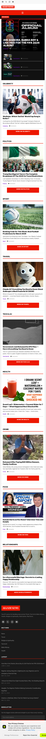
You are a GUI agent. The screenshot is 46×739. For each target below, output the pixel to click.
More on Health (23, 419)
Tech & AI (7, 314)
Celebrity (5, 48)
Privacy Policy (30, 730)
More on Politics (23, 189)
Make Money (5, 647)
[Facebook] (2, 2)
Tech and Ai (16, 58)
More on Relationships (23, 592)
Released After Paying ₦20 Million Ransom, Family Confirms (21, 463)
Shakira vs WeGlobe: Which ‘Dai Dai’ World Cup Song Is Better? (20, 698)
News (3, 633)
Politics (7, 141)
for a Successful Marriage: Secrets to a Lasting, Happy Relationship (22, 578)
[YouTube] (13, 2)
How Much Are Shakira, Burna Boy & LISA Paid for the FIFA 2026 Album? (23, 663)
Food (5, 487)
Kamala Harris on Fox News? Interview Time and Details (23, 521)
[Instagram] (9, 2)
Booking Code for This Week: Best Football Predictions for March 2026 (21, 232)
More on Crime (23, 477)
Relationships (10, 544)
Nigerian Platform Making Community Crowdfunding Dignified (24, 72)
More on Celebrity (23, 131)
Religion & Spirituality (7, 640)
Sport (6, 199)
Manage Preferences (11, 735)
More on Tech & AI (23, 362)
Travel (6, 256)
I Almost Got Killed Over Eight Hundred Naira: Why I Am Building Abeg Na (23, 681)
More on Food (23, 535)
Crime (6, 429)
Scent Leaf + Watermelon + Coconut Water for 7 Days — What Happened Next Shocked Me (23, 405)
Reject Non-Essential (30, 735)
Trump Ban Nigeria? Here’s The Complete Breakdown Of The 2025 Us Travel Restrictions (23, 175)
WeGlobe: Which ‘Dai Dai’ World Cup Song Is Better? (21, 117)
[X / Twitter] (6, 2)
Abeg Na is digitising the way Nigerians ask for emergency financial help (26, 55)
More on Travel (23, 304)
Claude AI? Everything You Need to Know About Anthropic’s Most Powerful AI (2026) (23, 290)
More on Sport (23, 246)
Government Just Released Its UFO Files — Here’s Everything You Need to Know (21, 348)
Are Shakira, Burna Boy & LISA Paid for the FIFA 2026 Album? (21, 43)
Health (6, 372)
